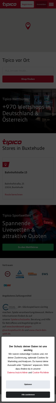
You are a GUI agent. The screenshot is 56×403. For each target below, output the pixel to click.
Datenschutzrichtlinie (17, 372)
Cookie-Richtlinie (40, 372)
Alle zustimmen (28, 395)
